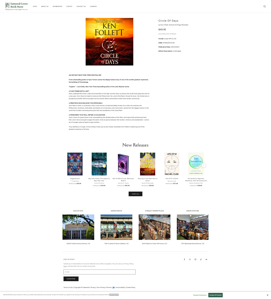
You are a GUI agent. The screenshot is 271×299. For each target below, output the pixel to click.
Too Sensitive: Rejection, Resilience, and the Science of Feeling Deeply (196, 180)
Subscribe (71, 279)
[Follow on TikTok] (201, 259)
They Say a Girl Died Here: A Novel (148, 179)
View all (135, 194)
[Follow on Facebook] (184, 259)
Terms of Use (68, 287)
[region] (135, 295)
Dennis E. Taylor (123, 183)
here (65, 266)
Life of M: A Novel (171, 178)
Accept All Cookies (215, 295)
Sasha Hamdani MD (196, 183)
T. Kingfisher (75, 181)
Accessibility (120, 287)
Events (69, 6)
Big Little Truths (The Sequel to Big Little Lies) (99, 179)
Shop (35, 6)
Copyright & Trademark (82, 287)
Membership (57, 6)
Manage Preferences (199, 295)
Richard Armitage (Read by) (178, 25)
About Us (44, 6)
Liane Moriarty (99, 183)
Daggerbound (75, 178)
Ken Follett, (164, 25)
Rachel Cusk (172, 181)
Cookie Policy (130, 287)
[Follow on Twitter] (190, 259)
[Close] (267, 295)
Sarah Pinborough (148, 183)
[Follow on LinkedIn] (206, 259)
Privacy (93, 287)
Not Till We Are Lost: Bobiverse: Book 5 (123, 179)
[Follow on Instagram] (195, 259)
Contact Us (81, 6)
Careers (93, 6)
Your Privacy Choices (104, 287)
